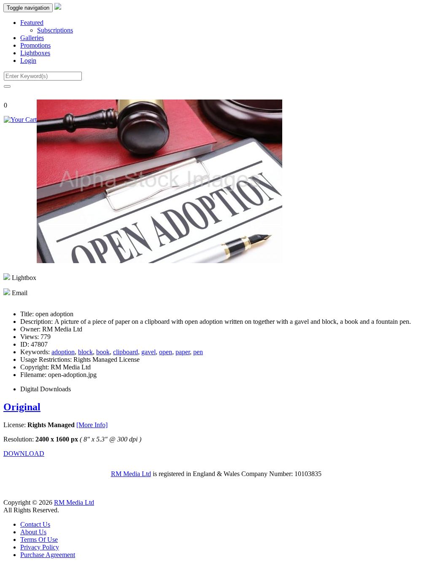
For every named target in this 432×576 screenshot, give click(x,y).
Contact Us (35, 524)
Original (21, 406)
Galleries (32, 37)
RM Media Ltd (131, 473)
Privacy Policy (39, 547)
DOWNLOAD (23, 453)
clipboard (125, 351)
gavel (148, 351)
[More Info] (92, 424)
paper (183, 351)
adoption (63, 351)
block (85, 351)
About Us (33, 532)
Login (28, 60)
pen (198, 351)
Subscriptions (55, 30)
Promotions (35, 45)
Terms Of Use (39, 539)
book (103, 351)
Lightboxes (35, 53)
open (165, 351)
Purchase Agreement (47, 554)
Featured (31, 22)
